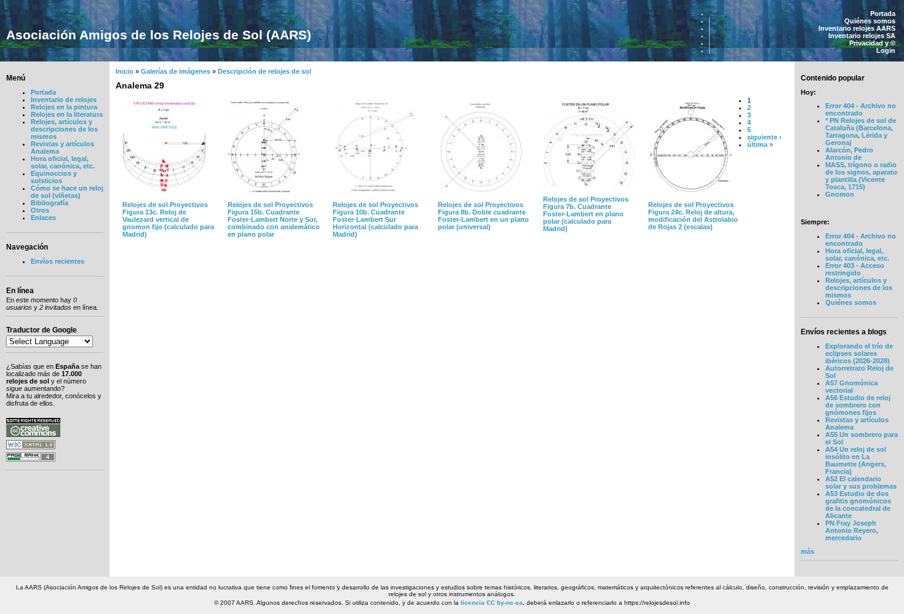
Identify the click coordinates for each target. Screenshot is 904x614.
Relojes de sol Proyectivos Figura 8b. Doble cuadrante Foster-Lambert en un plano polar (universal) (483, 215)
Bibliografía (49, 203)
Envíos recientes (57, 261)
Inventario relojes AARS (857, 28)
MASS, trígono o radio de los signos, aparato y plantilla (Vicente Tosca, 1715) (861, 176)
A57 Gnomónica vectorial (851, 386)
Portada (882, 13)
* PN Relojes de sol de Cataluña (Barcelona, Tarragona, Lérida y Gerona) (860, 131)
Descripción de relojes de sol (264, 71)
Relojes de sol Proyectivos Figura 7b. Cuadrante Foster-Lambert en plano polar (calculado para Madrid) (585, 213)
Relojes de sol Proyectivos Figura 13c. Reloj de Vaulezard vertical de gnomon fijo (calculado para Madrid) (168, 219)
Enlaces (43, 217)
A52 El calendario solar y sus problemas (861, 482)
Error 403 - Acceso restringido (854, 269)
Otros (40, 210)
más (807, 551)
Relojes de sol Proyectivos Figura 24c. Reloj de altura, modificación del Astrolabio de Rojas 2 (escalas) (693, 215)
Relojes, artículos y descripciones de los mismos (64, 129)
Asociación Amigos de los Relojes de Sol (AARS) (158, 35)
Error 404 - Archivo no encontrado (860, 109)
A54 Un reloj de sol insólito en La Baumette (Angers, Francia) (855, 460)
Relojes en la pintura (64, 107)
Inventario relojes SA (861, 35)
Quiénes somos (869, 21)
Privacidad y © (872, 43)
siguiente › (764, 137)
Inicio (124, 71)
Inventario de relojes (64, 99)
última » (760, 144)
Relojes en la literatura (67, 114)
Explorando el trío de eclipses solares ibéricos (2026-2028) (859, 353)
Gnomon (839, 194)
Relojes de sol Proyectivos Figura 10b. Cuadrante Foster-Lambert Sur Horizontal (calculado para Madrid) (375, 219)
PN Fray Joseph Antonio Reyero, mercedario (851, 530)
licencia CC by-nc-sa (492, 602)
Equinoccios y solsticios (54, 177)
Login (885, 50)
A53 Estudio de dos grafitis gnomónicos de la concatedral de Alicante (858, 504)
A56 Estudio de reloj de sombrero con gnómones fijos (857, 405)
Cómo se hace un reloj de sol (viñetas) (67, 191)
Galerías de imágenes (175, 71)
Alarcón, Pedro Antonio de (849, 153)
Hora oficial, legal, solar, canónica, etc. (63, 162)
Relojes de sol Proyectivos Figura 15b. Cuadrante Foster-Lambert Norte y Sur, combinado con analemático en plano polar (274, 219)
